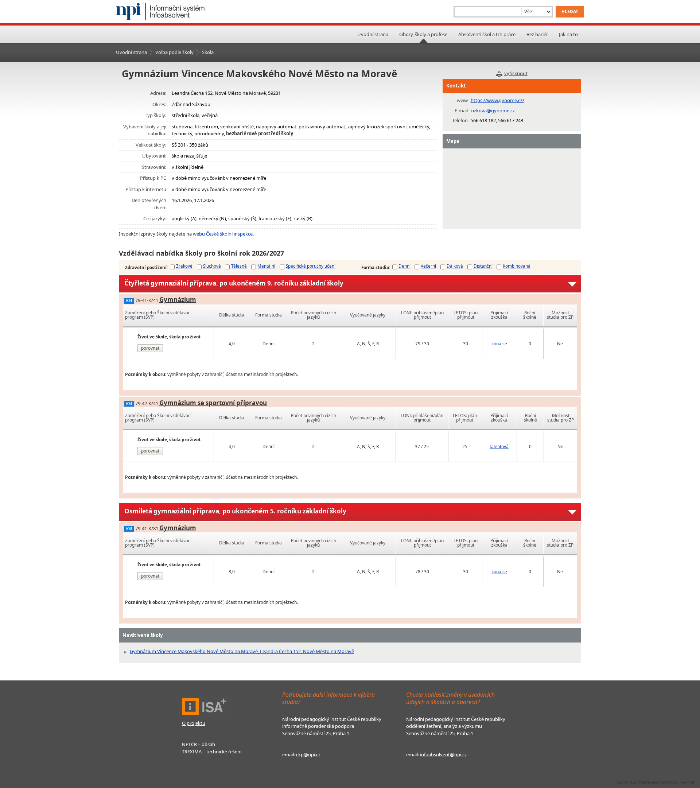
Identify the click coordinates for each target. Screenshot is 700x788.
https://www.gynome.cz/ (497, 100)
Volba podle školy (174, 52)
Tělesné (239, 266)
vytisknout (516, 73)
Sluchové (212, 266)
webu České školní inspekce (223, 233)
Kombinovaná (516, 266)
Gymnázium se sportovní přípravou (213, 403)
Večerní (428, 266)
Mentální (266, 266)
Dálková (455, 266)
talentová (499, 446)
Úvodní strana (372, 34)
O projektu (193, 723)
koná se (499, 344)
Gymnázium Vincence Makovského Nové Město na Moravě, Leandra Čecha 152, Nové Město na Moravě (242, 651)
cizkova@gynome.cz (493, 110)
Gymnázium (177, 299)
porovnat (150, 348)
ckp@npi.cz (308, 754)
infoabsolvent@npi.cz (443, 754)
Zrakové (184, 266)
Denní (404, 266)
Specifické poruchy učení (310, 266)
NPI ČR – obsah (198, 744)
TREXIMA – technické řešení (211, 751)
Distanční (483, 266)
